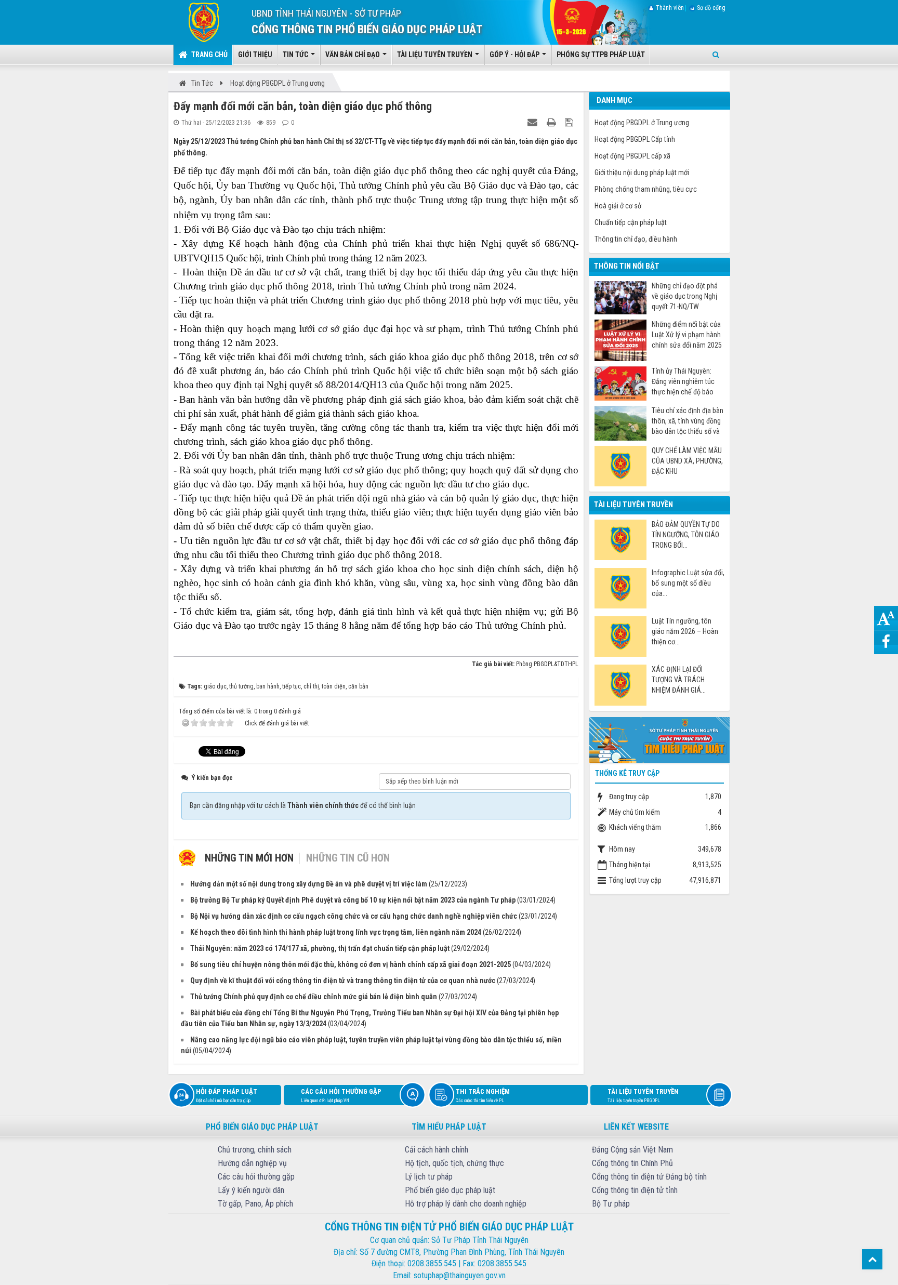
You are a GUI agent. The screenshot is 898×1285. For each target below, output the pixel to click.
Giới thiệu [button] (255, 54)
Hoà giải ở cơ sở (618, 206)
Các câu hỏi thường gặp (341, 1095)
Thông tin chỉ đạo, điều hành (636, 239)
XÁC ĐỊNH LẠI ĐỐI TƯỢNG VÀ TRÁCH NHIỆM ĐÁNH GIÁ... (679, 679)
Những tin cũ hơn (348, 858)
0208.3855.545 (431, 1263)
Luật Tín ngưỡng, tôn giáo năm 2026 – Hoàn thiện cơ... (685, 631)
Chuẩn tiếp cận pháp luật (631, 222)
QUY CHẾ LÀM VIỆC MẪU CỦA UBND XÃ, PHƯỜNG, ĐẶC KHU (687, 460)
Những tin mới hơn (249, 858)
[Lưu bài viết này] (570, 122)
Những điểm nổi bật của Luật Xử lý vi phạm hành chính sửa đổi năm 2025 (687, 334)
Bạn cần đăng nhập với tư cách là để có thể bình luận (303, 805)
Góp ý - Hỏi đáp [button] (515, 54)
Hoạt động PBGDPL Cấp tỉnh (635, 139)
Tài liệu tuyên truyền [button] (435, 54)
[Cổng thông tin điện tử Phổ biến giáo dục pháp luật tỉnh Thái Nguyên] (196, 22)
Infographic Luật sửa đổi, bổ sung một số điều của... (688, 583)
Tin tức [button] (296, 54)
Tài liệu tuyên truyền (643, 1095)
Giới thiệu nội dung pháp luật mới (642, 172)
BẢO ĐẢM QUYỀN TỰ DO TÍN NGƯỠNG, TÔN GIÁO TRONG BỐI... (686, 534)
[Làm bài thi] (659, 739)
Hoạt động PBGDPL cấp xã (632, 156)
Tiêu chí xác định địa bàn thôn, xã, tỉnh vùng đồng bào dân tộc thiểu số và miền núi (687, 421)
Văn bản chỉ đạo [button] (353, 54)
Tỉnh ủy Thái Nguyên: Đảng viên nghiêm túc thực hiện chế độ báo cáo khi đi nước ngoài (683, 381)
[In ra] (552, 122)
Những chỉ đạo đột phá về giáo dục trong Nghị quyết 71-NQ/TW (685, 296)
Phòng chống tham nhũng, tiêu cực (646, 189)
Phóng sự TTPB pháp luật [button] (601, 54)
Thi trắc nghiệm (483, 1095)
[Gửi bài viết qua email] (533, 122)
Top (872, 1259)
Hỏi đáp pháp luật (226, 1095)
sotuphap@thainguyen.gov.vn (460, 1275)
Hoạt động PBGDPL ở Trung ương (642, 122)
